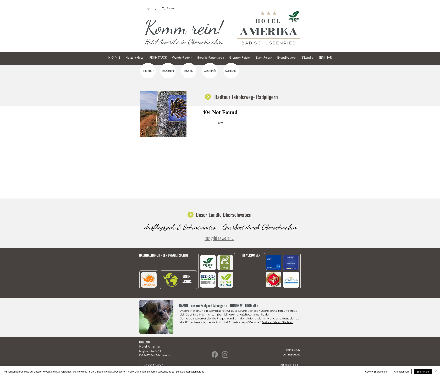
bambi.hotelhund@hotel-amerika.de (243, 314)
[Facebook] (215, 354)
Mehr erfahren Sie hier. (277, 322)
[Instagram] (225, 354)
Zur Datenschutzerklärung (190, 371)
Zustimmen (423, 371)
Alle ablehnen (401, 371)
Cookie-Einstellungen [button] (376, 371)
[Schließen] (436, 371)
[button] (291, 280)
